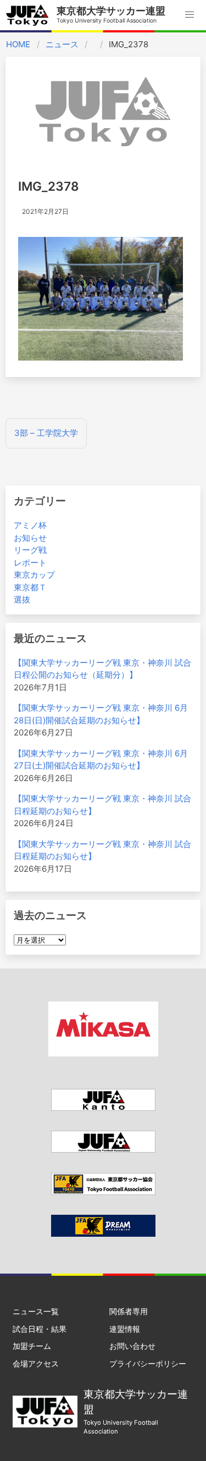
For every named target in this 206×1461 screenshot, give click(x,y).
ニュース (62, 44)
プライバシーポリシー (147, 1363)
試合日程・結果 (39, 1328)
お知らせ (30, 538)
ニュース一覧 (36, 1311)
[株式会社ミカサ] (103, 1053)
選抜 (22, 599)
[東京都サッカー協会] (103, 1192)
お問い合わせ (132, 1346)
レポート (30, 562)
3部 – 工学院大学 (46, 433)
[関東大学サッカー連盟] (103, 1108)
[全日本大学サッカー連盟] (103, 1149)
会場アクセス (36, 1363)
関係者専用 (128, 1311)
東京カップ (34, 574)
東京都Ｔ (30, 587)
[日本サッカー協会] (103, 1233)
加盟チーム (32, 1346)
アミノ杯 (30, 525)
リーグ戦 (30, 550)
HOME (18, 44)
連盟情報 (124, 1328)
